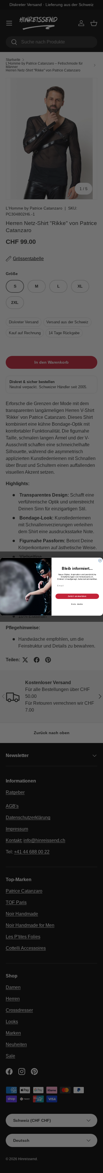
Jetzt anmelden (77, 596)
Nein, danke (77, 604)
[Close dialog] (100, 560)
